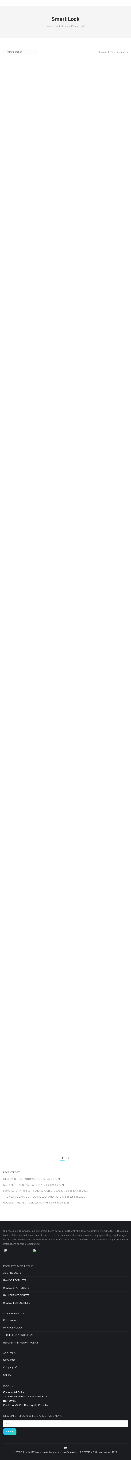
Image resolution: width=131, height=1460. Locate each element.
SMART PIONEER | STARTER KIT (65, 469)
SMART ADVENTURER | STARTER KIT (65, 108)
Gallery (7, 1375)
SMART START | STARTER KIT (109, 469)
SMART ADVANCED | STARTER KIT (22, 108)
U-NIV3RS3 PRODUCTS (16, 1295)
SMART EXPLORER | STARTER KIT (22, 297)
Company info (10, 1367)
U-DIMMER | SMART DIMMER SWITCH (65, 638)
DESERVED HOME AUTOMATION (21, 1179)
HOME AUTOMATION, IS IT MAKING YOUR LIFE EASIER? (34, 1190)
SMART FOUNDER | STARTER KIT (109, 295)
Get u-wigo (9, 1320)
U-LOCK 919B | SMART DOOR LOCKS (22, 774)
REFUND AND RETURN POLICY (20, 1342)
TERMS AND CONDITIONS (18, 1335)
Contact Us (9, 1360)
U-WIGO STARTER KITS (16, 1287)
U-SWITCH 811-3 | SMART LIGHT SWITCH (65, 1061)
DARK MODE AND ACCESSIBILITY (22, 1185)
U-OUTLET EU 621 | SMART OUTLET (22, 905)
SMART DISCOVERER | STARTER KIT (108, 108)
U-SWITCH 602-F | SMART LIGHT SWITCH (109, 905)
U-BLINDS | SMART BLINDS (22, 636)
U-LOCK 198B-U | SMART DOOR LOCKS (109, 638)
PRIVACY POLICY (12, 1327)
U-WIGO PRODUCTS (14, 1280)
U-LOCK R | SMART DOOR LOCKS (65, 774)
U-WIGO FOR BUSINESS (16, 1302)
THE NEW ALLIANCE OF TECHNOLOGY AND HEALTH (33, 1196)
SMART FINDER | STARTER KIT (66, 295)
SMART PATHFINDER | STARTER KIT (22, 472)
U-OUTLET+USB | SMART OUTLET (65, 905)
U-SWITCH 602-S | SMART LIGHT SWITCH (22, 1061)
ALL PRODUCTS (12, 1272)
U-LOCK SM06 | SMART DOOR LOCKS (109, 774)
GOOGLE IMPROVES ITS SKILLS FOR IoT (25, 1202)
